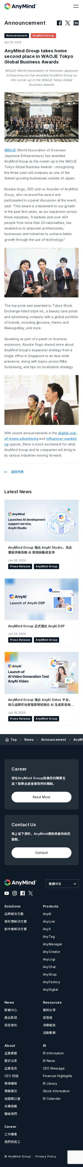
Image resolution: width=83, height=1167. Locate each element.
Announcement (53, 739)
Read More (41, 797)
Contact (41, 852)
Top (14, 739)
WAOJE (10, 150)
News (29, 739)
